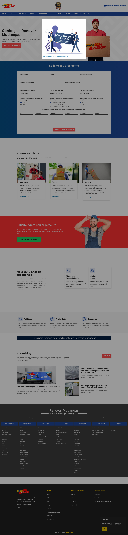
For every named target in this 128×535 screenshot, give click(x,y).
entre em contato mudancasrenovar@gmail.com (55, 56)
